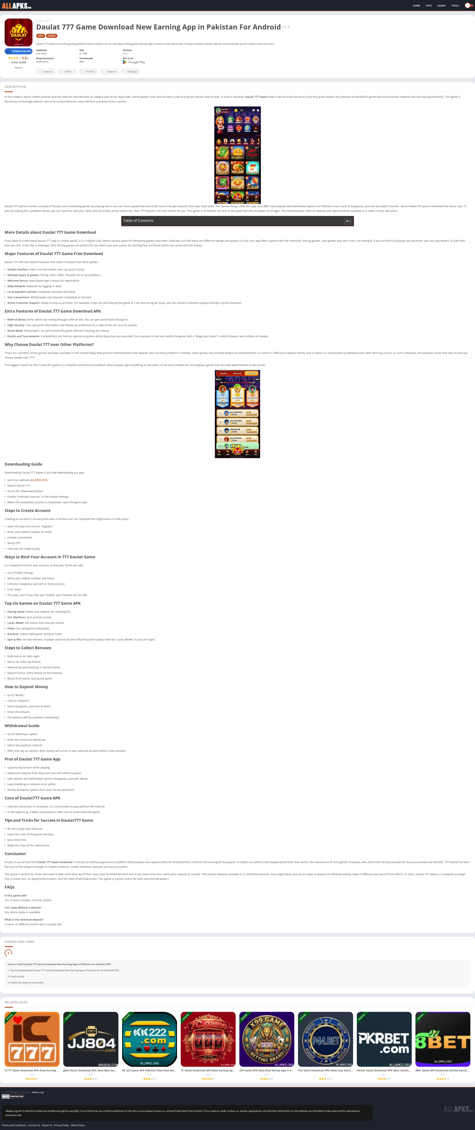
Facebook (47, 71)
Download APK (21, 51)
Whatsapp (132, 71)
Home (39, 20)
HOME (416, 5)
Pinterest (90, 71)
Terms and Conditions (14, 1125)
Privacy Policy (61, 1125)
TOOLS (455, 5)
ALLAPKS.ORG (39, 480)
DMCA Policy (78, 1125)
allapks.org (38, 1092)
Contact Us (34, 1125)
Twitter (68, 71)
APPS (429, 5)
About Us (47, 1125)
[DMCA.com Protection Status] (187, 1096)
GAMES (442, 5)
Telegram (111, 71)
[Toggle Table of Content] (346, 221)
